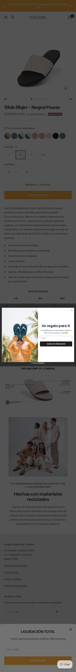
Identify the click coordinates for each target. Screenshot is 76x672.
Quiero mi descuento (56, 344)
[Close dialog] (71, 310)
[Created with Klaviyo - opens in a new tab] (38, 363)
